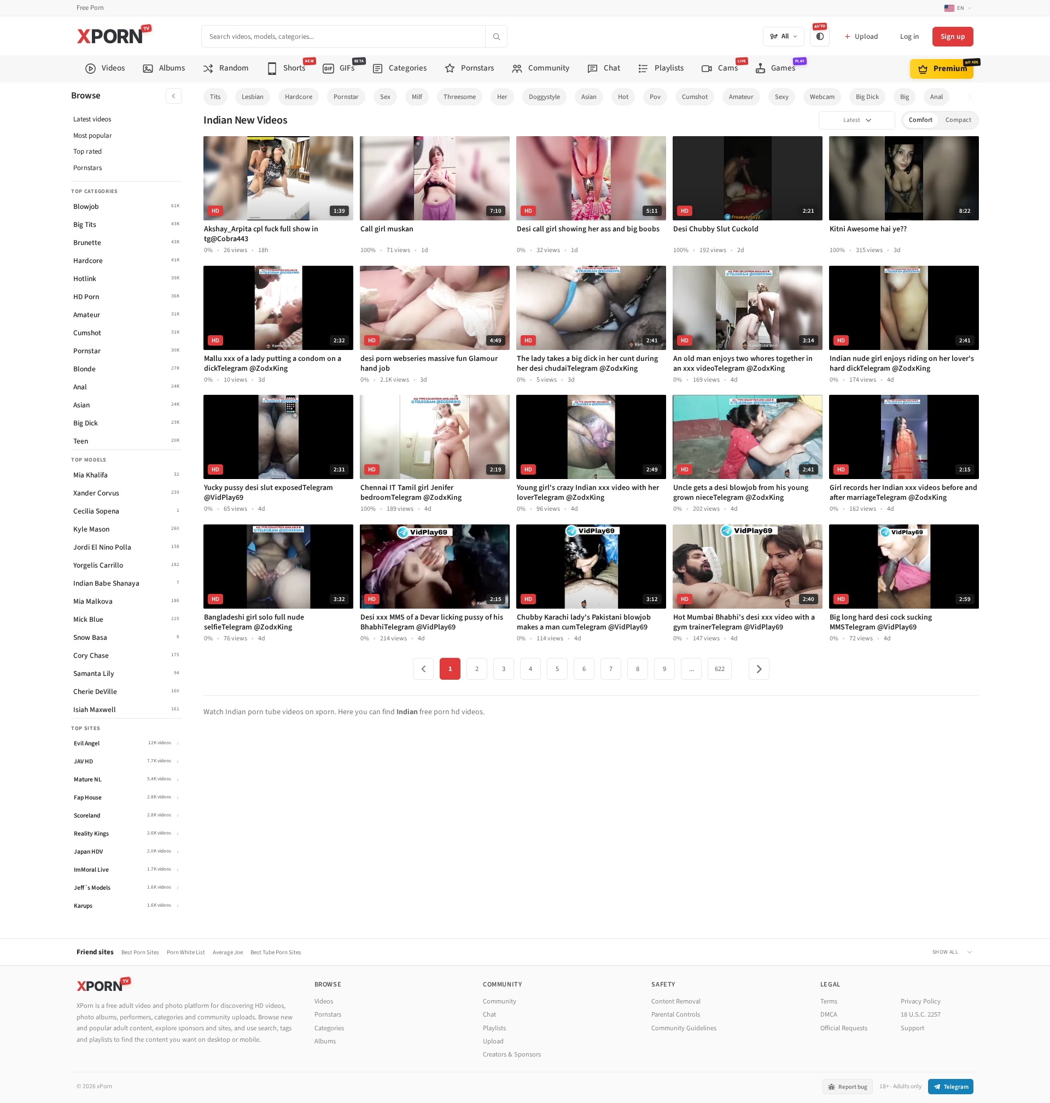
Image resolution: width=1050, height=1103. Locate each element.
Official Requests (843, 1028)
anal (936, 97)
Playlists (494, 1028)
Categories (329, 1028)
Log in (909, 36)
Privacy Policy (921, 1001)
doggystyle (544, 97)
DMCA (828, 1014)
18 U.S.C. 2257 (921, 1014)
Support (912, 1028)
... (691, 669)
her (502, 97)
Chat (489, 1014)
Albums (325, 1041)
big (904, 97)
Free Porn (90, 7)
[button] (972, 97)
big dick (867, 97)
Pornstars (87, 168)
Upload (493, 1041)
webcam (822, 97)
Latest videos (92, 119)
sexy (782, 97)
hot (623, 97)
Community (499, 1001)
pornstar (346, 97)
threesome (460, 97)
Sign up (953, 36)
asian (589, 97)
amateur (741, 97)
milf (417, 97)
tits (215, 97)
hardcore (298, 97)
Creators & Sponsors (512, 1054)
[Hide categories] (174, 96)
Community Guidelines (683, 1028)
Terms (828, 1001)
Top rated (87, 151)
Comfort (920, 120)
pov (655, 97)
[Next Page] (759, 669)
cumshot (695, 97)
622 (720, 669)
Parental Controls (675, 1014)
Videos (323, 1001)
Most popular (92, 136)
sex (385, 97)
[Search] (496, 36)
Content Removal (676, 1001)
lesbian (253, 97)
